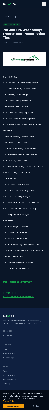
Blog (5, 349)
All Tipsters (7, 336)
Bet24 (9, 4)
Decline (36, 406)
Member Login (8, 358)
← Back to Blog (9, 17)
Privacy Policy (9, 353)
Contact (6, 371)
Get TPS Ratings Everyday (17, 282)
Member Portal (9, 375)
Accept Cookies (13, 406)
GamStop (6, 384)
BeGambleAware (9, 380)
